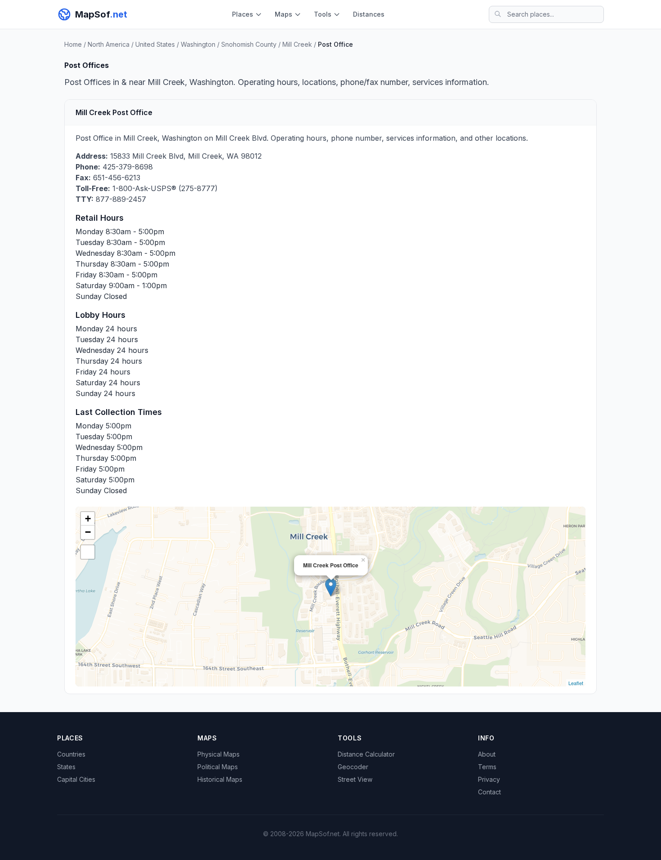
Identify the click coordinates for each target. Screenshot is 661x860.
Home (73, 44)
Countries (71, 754)
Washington (198, 44)
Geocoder (353, 767)
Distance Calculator (366, 754)
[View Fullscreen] (87, 552)
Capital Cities (76, 779)
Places (242, 14)
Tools (322, 14)
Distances (368, 14)
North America (109, 44)
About (487, 754)
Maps (283, 14)
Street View (355, 779)
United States (155, 44)
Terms (487, 767)
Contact (489, 792)
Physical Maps (218, 754)
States (66, 767)
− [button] (88, 532)
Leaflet (575, 682)
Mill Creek (297, 44)
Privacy (489, 779)
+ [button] (88, 518)
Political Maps (217, 767)
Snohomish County (249, 44)
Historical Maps (219, 779)
